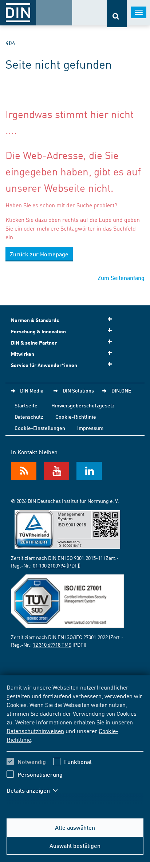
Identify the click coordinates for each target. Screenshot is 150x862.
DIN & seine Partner (34, 342)
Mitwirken (22, 354)
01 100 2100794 (49, 565)
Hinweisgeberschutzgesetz (83, 405)
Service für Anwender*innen (44, 365)
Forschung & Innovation (38, 331)
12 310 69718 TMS (52, 644)
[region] (75, 743)
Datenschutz (29, 416)
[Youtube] (56, 471)
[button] (36, 790)
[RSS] (23, 471)
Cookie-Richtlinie (75, 416)
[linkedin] (89, 471)
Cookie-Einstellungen (40, 427)
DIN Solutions (78, 390)
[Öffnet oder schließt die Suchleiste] (117, 13)
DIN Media (31, 390)
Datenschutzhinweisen (35, 731)
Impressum (90, 427)
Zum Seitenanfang (121, 277)
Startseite (26, 405)
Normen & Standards (35, 320)
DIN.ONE (121, 390)
